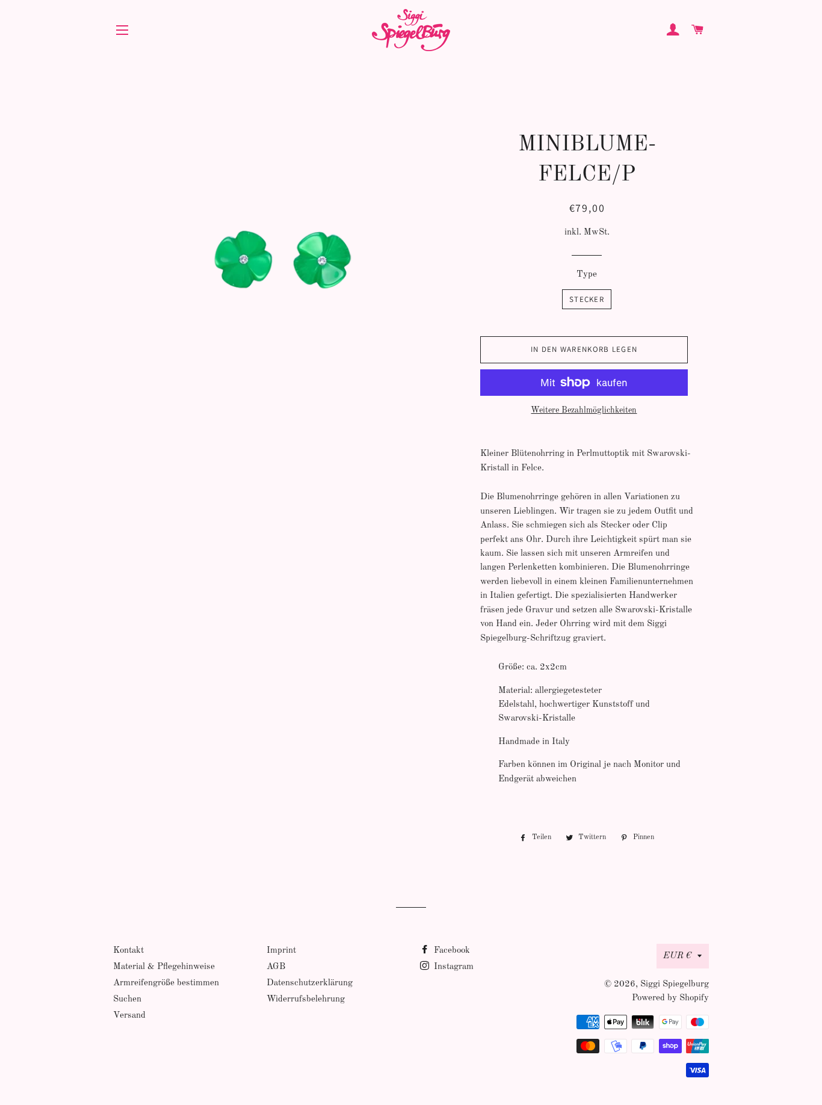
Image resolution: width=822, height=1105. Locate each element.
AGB (276, 966)
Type (586, 274)
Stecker (586, 299)
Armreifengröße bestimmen (166, 983)
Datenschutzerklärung (310, 983)
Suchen (127, 999)
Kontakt (128, 950)
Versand (129, 1015)
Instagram (452, 966)
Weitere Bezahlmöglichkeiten (584, 410)
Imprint (281, 950)
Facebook (450, 950)
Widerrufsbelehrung (306, 999)
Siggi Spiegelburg (674, 984)
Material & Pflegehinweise (164, 966)
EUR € (677, 956)
